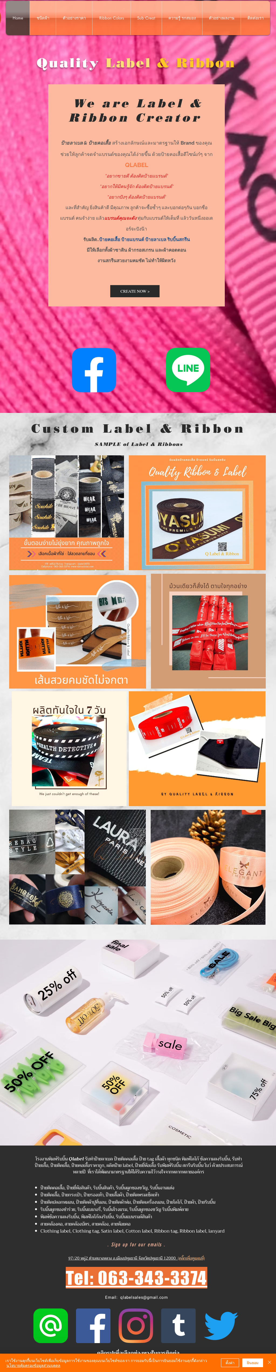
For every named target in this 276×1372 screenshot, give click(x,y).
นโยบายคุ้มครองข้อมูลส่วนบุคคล (33, 1365)
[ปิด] (269, 1363)
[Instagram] (136, 1325)
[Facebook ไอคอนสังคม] (93, 1325)
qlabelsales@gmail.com (144, 1297)
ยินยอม (252, 1362)
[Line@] (50, 1325)
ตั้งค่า (230, 1362)
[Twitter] (221, 1325)
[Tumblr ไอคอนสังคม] (178, 1325)
